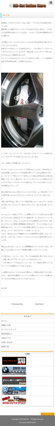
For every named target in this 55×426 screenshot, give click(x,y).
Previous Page (17, 304)
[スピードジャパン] (27, 361)
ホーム (4, 321)
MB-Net (26, 419)
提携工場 (5, 347)
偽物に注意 (6, 325)
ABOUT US (6, 338)
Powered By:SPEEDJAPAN (27, 422)
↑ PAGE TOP (47, 414)
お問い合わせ (7, 342)
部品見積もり (7, 334)
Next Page (39, 304)
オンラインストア (8, 329)
